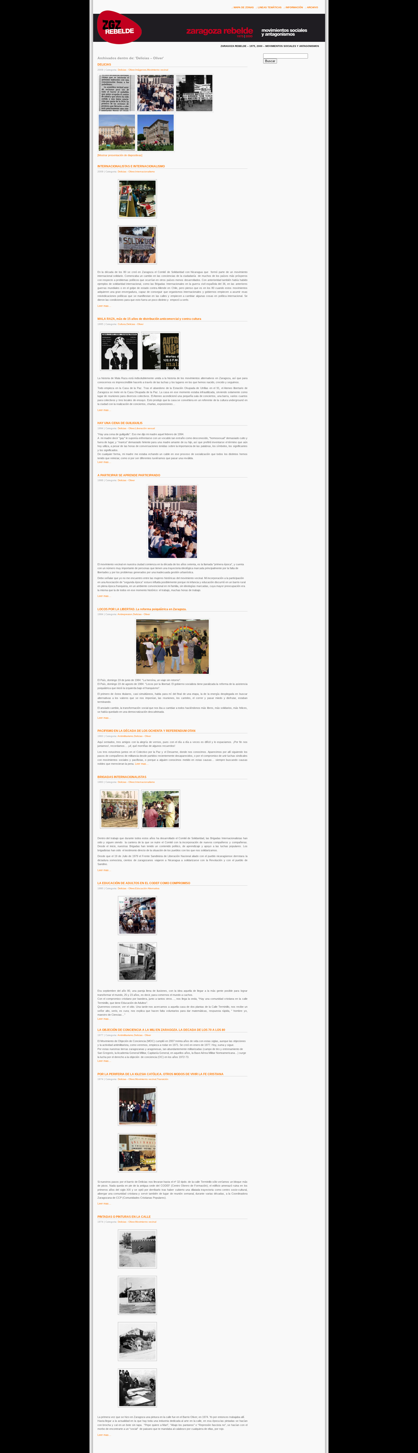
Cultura (122, 324)
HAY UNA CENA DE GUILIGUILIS (119, 423)
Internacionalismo (145, 171)
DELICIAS (104, 64)
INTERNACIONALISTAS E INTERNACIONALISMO (131, 166)
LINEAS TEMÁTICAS (270, 7)
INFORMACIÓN (294, 7)
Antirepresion (125, 614)
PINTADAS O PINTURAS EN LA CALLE (124, 1216)
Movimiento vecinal (157, 69)
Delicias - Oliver (126, 69)
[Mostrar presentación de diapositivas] (119, 155)
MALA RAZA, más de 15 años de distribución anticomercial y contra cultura (149, 319)
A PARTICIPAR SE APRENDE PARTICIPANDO (128, 475)
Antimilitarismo (125, 736)
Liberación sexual (145, 428)
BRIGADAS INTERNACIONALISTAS (121, 777)
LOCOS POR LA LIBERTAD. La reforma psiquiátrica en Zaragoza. (142, 609)
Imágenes (140, 69)
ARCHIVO (312, 7)
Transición (162, 1079)
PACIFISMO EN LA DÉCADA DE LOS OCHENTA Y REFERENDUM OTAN (146, 731)
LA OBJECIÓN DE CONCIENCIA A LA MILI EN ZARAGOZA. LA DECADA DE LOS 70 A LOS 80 (161, 1030)
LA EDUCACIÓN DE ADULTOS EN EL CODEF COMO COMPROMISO (143, 883)
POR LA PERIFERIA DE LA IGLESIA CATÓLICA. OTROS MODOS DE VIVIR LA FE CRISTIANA (160, 1074)
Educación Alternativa (147, 888)
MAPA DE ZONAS (244, 7)
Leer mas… (104, 305)
